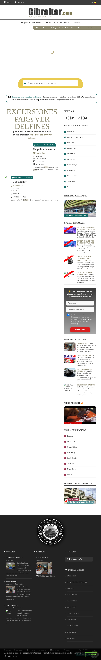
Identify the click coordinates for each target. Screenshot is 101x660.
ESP (92, 2)
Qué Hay (27, 23)
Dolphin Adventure (44, 149)
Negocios (47, 28)
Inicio (9, 2)
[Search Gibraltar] (67, 544)
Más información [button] (10, 656)
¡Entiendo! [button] (91, 655)
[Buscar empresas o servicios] (25, 83)
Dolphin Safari (19, 181)
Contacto (20, 2)
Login (68, 635)
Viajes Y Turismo (72, 28)
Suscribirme (80, 315)
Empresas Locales (58, 28)
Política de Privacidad (38, 635)
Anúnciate (56, 635)
